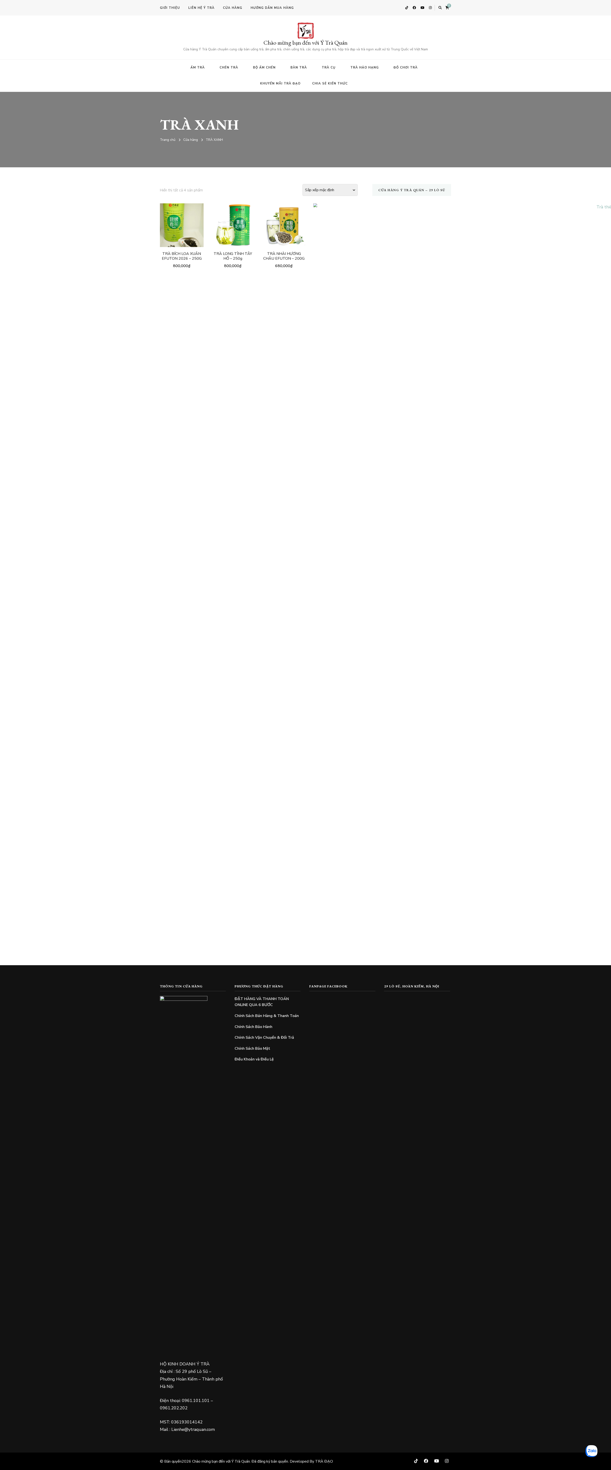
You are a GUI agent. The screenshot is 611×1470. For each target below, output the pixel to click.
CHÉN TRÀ (229, 67)
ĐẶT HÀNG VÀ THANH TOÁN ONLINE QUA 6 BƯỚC (262, 1002)
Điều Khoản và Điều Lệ (254, 1059)
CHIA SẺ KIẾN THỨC (330, 83)
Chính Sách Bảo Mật (252, 1048)
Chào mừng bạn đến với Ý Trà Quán (305, 42)
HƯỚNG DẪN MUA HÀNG (272, 8)
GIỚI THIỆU (170, 8)
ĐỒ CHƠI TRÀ (406, 67)
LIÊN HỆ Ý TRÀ (201, 8)
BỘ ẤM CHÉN (264, 67)
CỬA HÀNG (232, 8)
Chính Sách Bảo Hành (253, 1026)
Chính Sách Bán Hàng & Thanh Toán (267, 1015)
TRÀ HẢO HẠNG (364, 67)
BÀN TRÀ (298, 67)
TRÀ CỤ (329, 67)
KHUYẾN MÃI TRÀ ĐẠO (280, 83)
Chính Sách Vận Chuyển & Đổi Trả (264, 1037)
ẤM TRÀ (197, 67)
